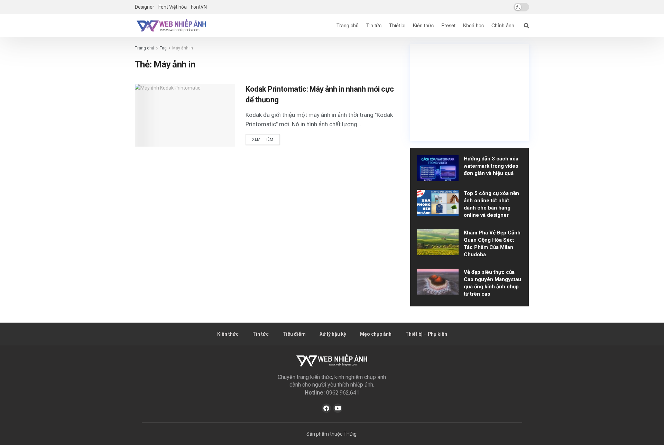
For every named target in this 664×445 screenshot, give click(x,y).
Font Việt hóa (172, 7)
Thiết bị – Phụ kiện (426, 334)
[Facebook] (326, 408)
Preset (448, 25)
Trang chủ (347, 25)
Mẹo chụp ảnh (375, 334)
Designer (144, 7)
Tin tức (373, 25)
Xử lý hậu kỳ (333, 334)
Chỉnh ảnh (502, 25)
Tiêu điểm (294, 334)
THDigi (350, 434)
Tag (163, 48)
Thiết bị (397, 25)
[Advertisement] (469, 92)
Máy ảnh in (182, 48)
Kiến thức (423, 25)
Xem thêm (262, 139)
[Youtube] (337, 408)
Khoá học (473, 25)
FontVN (199, 7)
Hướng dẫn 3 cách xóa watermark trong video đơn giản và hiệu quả (491, 166)
